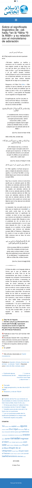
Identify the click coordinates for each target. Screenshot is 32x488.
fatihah (22, 429)
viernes (20, 456)
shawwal (20, 445)
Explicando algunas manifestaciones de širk (9, 374)
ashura (18, 426)
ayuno (23, 426)
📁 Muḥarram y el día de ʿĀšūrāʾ (11, 391)
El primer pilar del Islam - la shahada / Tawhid (15, 363)
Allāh (23, 84)
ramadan (15, 438)
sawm (8, 445)
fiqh (25, 429)
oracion (26, 434)
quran (7, 438)
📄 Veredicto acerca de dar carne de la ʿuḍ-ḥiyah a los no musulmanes (14, 410)
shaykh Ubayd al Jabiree (15, 453)
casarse (3, 429)
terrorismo (12, 456)
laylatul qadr (18, 432)
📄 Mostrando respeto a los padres (12, 417)
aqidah (14, 426)
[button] (16, 20)
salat (4, 444)
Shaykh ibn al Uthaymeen (11, 449)
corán (7, 429)
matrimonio (25, 431)
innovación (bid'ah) (9, 432)
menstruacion (5, 435)
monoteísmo (11, 435)
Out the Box (18, 483)
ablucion (7, 426)
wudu (24, 456)
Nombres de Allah (18, 435)
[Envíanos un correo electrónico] (15, 1)
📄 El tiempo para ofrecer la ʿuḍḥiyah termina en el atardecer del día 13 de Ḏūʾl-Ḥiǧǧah (15, 406)
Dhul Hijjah (13, 429)
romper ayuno (15, 442)
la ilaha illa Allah (9, 366)
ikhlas (3, 432)
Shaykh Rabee (15, 451)
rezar (10, 442)
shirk (22, 453)
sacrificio (21, 442)
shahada (17, 366)
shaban (11, 445)
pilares (3, 439)
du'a (20, 429)
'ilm (3, 426)
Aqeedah (12, 362)
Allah (10, 426)
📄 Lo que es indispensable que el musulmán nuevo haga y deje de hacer (23, 376)
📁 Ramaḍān (6, 385)
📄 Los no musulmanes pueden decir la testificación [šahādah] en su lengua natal (14, 414)
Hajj (28, 429)
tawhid (22, 366)
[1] (28, 209)
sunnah (26, 453)
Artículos (18, 362)
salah (25, 442)
